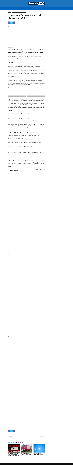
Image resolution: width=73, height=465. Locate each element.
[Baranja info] (36, 3)
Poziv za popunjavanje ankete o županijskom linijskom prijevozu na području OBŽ (16, 438)
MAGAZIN (25, 8)
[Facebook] (9, 23)
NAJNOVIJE (13, 11)
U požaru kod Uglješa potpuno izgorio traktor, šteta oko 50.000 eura (26, 454)
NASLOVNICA (11, 8)
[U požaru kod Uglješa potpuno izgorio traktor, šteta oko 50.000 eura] (26, 448)
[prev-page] (8, 457)
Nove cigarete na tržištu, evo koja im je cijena (37, 437)
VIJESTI (16, 8)
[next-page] (10, 457)
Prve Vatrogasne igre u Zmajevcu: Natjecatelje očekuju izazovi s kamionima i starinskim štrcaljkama (13, 454)
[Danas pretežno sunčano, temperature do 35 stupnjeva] (39, 448)
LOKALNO (13, 12)
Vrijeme (39, 8)
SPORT (21, 8)
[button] (63, 8)
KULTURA (34, 8)
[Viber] (14, 23)
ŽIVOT (30, 8)
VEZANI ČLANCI (11, 442)
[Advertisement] (26, 423)
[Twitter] (11, 23)
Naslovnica (9, 11)
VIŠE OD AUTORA (19, 442)
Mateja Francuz (12, 20)
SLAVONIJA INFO (45, 8)
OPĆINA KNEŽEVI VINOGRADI (19, 12)
